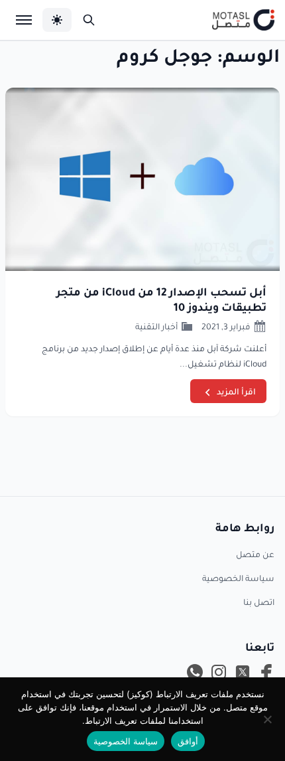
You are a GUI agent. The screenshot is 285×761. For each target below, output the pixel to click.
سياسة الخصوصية (238, 578)
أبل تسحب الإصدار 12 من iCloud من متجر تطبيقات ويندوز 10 (161, 299)
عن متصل (255, 554)
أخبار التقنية (156, 326)
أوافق (188, 741)
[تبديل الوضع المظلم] (57, 20)
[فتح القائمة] (24, 20)
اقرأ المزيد (236, 391)
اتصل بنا (258, 602)
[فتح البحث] (89, 20)
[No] (268, 719)
